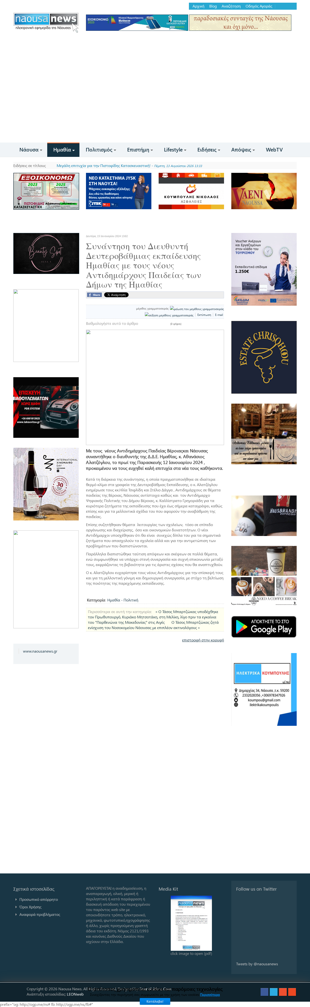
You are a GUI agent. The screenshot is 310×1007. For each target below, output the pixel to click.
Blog (213, 6)
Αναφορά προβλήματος (39, 914)
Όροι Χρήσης (30, 906)
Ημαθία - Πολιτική (122, 599)
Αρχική (198, 6)
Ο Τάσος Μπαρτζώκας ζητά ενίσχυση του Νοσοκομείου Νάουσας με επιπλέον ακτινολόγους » (153, 625)
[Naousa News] (46, 22)
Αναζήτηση (231, 6)
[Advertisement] (155, 106)
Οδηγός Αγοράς (259, 6)
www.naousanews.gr (40, 651)
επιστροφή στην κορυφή (203, 639)
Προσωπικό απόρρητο (38, 899)
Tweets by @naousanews (257, 963)
